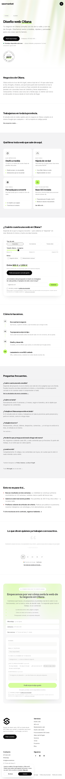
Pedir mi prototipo (11, 38)
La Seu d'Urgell (30, 462)
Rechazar (10, 774)
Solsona (22, 462)
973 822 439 (6, 755)
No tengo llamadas (13, 665)
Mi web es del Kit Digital (14, 667)
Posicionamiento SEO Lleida (41, 732)
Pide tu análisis (10, 736)
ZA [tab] (37, 557)
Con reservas (32, 244)
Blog (35, 746)
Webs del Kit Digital (39, 735)
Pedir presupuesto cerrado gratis (19, 273)
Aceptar (25, 774)
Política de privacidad (45, 774)
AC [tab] (32, 557)
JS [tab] (27, 557)
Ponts (18, 462)
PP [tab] (23, 557)
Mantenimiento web (39, 727)
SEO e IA (36, 724)
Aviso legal (35, 774)
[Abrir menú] (61, 4)
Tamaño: (15, 248)
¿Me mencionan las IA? (36, 665)
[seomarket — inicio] (8, 4)
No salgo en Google (24, 665)
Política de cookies (57, 774)
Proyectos (37, 743)
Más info (25, 770)
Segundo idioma (14, 258)
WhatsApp (6, 757)
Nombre (10, 639)
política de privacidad (24, 288)
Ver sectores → (7, 431)
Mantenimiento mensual (29, 258)
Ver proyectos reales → (10, 123)
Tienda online (49, 244)
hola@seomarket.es (8, 760)
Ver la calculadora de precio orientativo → (16, 393)
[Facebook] (35, 755)
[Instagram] (39, 755)
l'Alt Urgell (9, 468)
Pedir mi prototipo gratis (32, 684)
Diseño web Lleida (39, 729)
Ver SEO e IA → (39, 205)
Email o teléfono (14, 647)
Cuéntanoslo (15, 671)
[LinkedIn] (44, 755)
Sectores (36, 738)
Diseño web (37, 721)
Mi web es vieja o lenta (49, 665)
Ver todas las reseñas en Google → (32, 565)
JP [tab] (41, 557)
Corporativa (15, 244)
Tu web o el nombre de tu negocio (19, 655)
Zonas (6, 15)
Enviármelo (53, 284)
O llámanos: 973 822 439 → (28, 38)
